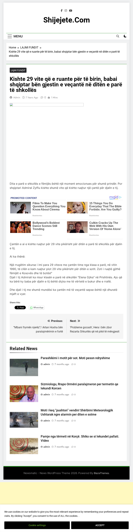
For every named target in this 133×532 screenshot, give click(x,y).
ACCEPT (100, 525)
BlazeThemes (101, 473)
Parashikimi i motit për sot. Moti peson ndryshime (75, 358)
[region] (66, 518)
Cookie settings (37, 525)
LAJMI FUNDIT (18, 70)
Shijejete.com (66, 20)
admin (16, 97)
